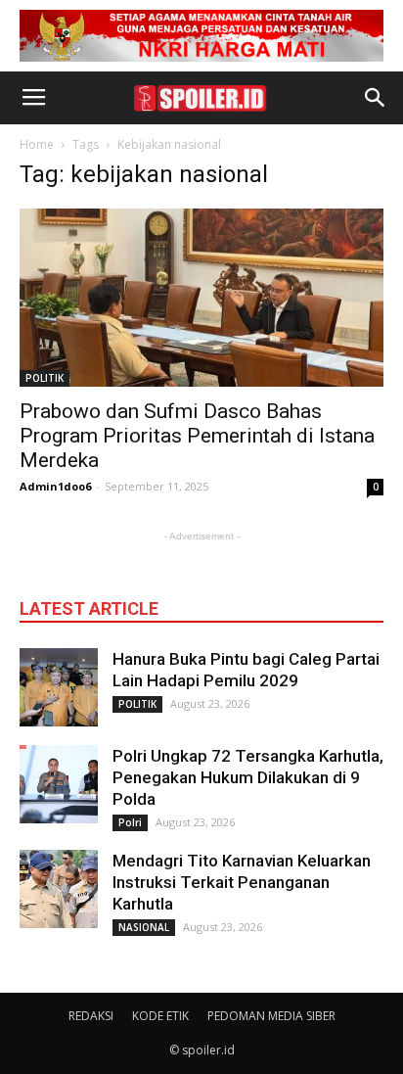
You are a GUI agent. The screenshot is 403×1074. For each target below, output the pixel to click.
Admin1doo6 (55, 486)
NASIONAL (143, 927)
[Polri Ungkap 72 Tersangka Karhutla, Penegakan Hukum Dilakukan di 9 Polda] (59, 784)
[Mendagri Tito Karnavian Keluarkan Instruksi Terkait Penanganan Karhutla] (59, 889)
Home (37, 144)
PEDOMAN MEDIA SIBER (271, 1015)
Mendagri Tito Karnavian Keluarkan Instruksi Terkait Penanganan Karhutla (241, 882)
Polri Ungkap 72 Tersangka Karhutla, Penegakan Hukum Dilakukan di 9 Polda (247, 777)
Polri (130, 822)
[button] (375, 97)
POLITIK (44, 378)
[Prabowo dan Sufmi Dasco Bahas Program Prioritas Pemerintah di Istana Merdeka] (201, 298)
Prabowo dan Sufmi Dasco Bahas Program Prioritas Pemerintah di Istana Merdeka (197, 435)
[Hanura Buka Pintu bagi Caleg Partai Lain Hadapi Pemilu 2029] (59, 687)
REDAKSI (90, 1015)
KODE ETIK (160, 1015)
